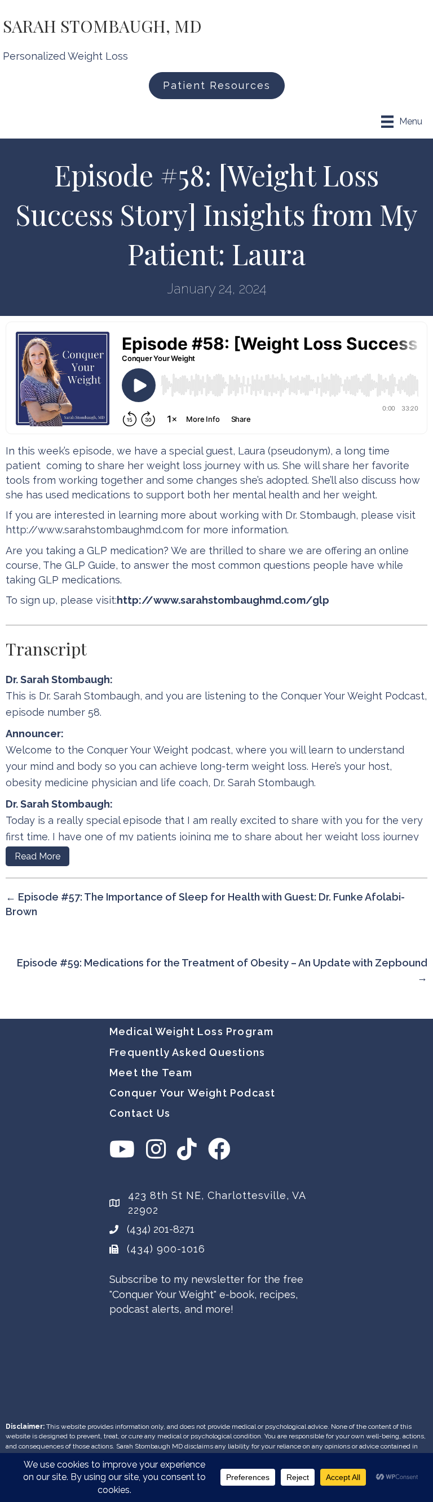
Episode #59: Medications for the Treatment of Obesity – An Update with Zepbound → (222, 970)
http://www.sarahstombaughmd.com (94, 530)
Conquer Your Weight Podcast (192, 1093)
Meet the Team (151, 1072)
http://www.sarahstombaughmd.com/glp (223, 600)
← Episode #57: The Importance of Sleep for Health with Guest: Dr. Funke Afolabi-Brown (205, 904)
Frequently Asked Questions (187, 1052)
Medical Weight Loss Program (191, 1031)
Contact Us (139, 1113)
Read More (37, 856)
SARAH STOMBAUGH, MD (102, 26)
